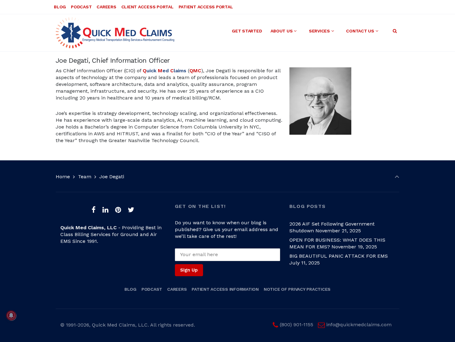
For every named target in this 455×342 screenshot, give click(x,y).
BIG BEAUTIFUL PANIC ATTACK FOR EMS (338, 256)
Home (63, 176)
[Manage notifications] (11, 315)
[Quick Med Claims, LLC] (115, 32)
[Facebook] (93, 209)
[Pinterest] (118, 209)
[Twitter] (131, 209)
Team (84, 176)
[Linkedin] (105, 209)
